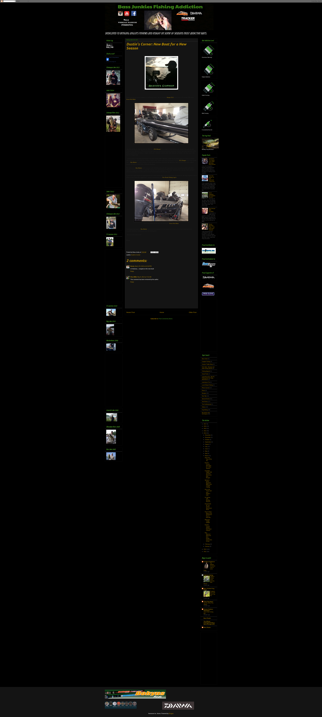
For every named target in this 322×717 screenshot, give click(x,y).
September (208, 442)
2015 (205, 428)
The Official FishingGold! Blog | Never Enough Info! (209, 623)
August (207, 444)
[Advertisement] (113, 161)
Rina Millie (133, 277)
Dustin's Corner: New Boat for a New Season (208, 465)
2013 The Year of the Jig (208, 459)
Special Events (206, 398)
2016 (205, 426)
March (207, 455)
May (206, 451)
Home (162, 312)
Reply (132, 271)
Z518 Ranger (157, 149)
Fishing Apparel (206, 371)
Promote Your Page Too (111, 61)
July (206, 446)
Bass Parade (207, 618)
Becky (132, 266)
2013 (205, 433)
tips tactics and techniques (206, 413)
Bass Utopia (207, 627)
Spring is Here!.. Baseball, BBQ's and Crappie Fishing (208, 483)
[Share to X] (154, 252)
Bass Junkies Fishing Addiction (112, 57)
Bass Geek (205, 358)
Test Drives (205, 401)
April (206, 453)
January (207, 546)
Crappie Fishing (206, 361)
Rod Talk (204, 396)
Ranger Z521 (170, 97)
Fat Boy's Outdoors (209, 561)
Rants (203, 390)
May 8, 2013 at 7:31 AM (144, 277)
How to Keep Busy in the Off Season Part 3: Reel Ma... (208, 514)
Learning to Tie (206, 382)
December (208, 435)
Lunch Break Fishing (207, 385)
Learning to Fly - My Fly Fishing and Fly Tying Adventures (208, 378)
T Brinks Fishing (208, 575)
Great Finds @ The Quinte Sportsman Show (208, 506)
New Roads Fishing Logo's (169, 177)
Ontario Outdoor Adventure (208, 610)
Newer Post (130, 312)
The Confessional (206, 404)
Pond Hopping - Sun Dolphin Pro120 (212, 195)
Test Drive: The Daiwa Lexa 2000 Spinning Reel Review (212, 161)
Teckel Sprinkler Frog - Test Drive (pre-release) (212, 227)
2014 (205, 430)
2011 (205, 551)
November (208, 437)
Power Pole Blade (131, 99)
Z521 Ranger (182, 160)
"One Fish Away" (208, 601)
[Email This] (151, 252)
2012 (205, 549)
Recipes (204, 393)
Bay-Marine (133, 162)
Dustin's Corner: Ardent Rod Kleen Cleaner (208, 527)
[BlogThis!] (153, 252)
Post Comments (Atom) (165, 318)
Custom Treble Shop (207, 364)
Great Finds (205, 374)
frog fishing (205, 409)
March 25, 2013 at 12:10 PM (143, 266)
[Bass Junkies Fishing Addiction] (107, 60)
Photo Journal (205, 387)
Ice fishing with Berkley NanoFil (207, 499)
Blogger (171, 713)
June (206, 448)
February (207, 544)
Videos (203, 407)
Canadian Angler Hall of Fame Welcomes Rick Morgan (208, 474)
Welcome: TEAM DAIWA (207, 521)
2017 (205, 424)
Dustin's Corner (135, 255)
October (207, 439)
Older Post (192, 312)
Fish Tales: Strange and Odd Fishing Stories (208, 367)
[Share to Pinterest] (157, 252)
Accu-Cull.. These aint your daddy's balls (208, 492)
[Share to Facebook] (156, 252)
